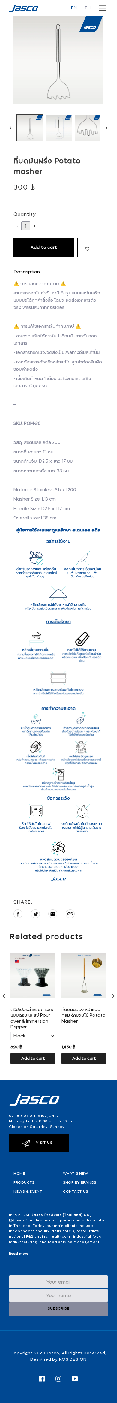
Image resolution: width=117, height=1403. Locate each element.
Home (19, 1173)
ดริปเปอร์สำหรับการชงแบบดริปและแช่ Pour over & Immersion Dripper (31, 1018)
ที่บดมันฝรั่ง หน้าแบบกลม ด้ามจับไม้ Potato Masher (84, 1015)
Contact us (75, 1191)
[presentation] (4, 996)
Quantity (25, 214)
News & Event (28, 1191)
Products (24, 1182)
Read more (19, 1253)
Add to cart (33, 1058)
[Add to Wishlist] (87, 247)
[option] (30, 127)
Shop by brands (79, 1182)
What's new (75, 1173)
